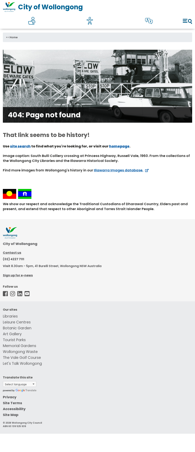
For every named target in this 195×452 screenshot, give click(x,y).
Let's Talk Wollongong (22, 363)
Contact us (12, 252)
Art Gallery (12, 334)
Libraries (10, 316)
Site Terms (12, 403)
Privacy (9, 397)
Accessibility (14, 408)
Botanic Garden (17, 328)
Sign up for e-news (18, 275)
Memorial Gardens (19, 345)
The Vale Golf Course (22, 357)
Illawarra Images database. (118, 170)
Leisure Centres (17, 322)
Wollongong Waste (20, 351)
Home (14, 37)
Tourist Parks (14, 339)
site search (20, 146)
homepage (119, 146)
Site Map (10, 414)
